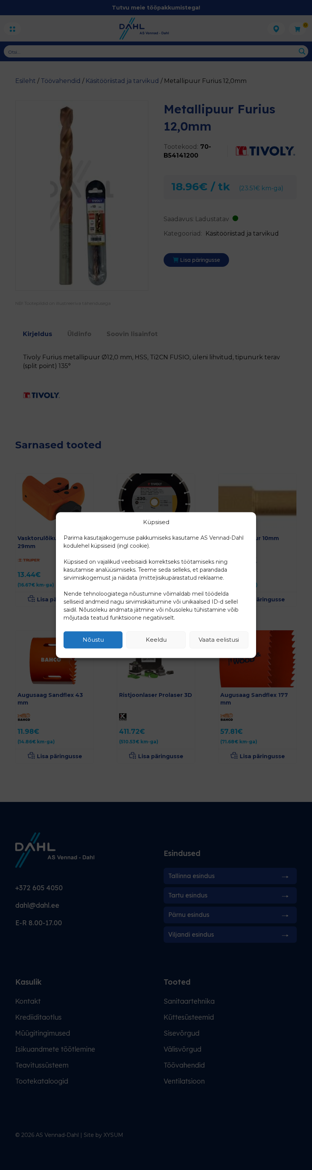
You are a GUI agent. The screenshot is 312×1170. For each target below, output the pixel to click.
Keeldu (156, 639)
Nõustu (93, 639)
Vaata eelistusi (219, 639)
